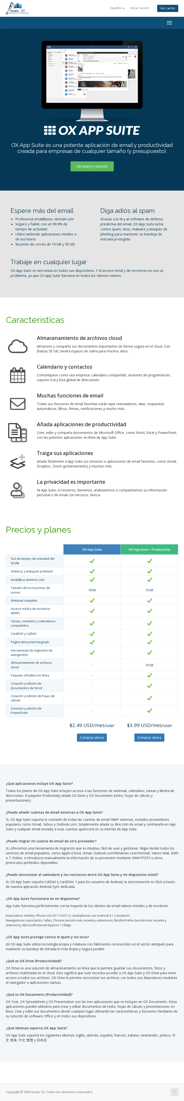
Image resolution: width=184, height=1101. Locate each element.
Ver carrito (167, 8)
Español (116, 8)
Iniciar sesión (139, 8)
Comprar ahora (92, 737)
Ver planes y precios (92, 166)
